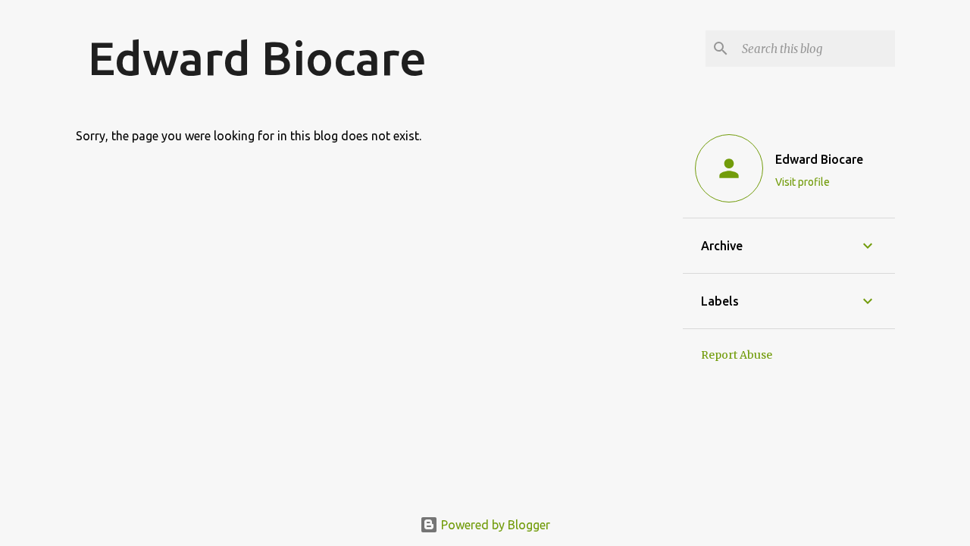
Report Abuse (736, 355)
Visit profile (802, 182)
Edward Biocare (257, 57)
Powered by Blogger (494, 525)
